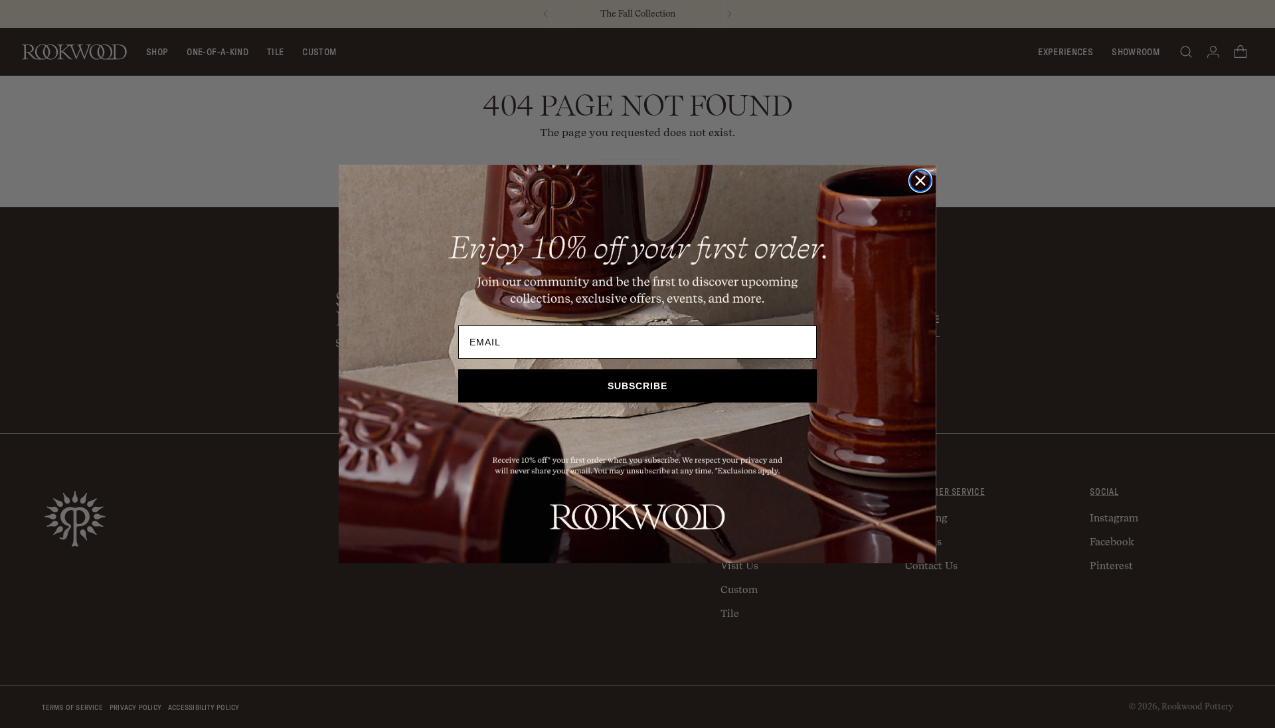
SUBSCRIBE (637, 386)
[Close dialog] (920, 180)
